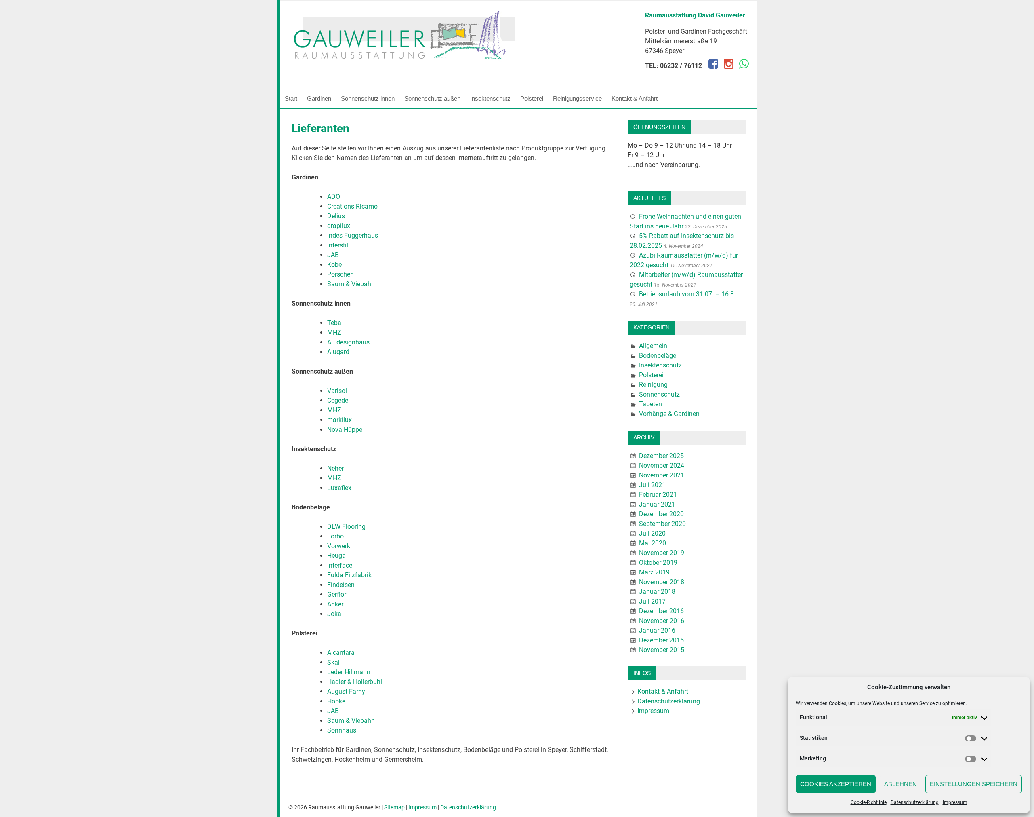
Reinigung (653, 384)
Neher (335, 468)
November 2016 (661, 621)
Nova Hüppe (344, 429)
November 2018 (661, 582)
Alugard (338, 352)
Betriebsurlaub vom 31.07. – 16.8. (687, 294)
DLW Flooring (346, 526)
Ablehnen (900, 784)
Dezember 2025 (661, 456)
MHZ (334, 332)
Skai (333, 662)
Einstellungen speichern (973, 784)
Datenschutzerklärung (915, 802)
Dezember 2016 (661, 611)
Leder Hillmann (348, 672)
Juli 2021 (652, 485)
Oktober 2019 (658, 562)
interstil (337, 245)
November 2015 (661, 650)
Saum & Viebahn (351, 284)
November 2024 (661, 465)
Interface (339, 565)
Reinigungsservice (577, 98)
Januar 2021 (657, 504)
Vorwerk (338, 546)
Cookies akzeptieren (835, 784)
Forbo (335, 536)
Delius (336, 216)
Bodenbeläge (657, 355)
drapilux (338, 226)
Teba (334, 323)
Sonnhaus (341, 730)
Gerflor (336, 594)
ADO (333, 197)
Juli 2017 (652, 601)
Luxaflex (339, 488)
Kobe (334, 264)
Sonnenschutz (659, 394)
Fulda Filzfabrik (349, 575)
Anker (335, 604)
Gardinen (319, 98)
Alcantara (341, 653)
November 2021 (661, 475)
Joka (334, 614)
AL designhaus (348, 342)
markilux (339, 420)
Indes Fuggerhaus (352, 235)
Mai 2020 (652, 543)
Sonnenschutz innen (368, 98)
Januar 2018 (657, 591)
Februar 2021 (658, 494)
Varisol (337, 391)
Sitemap (394, 807)
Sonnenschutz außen (432, 98)
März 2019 (654, 572)
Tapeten (650, 404)
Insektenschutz (490, 98)
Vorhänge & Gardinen (669, 414)
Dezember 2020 (661, 514)
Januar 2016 (657, 630)
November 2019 (661, 553)
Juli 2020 (652, 533)
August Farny (346, 691)
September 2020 (662, 524)
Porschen (340, 274)
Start (291, 98)
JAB (333, 255)
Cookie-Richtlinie (869, 802)
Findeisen (341, 585)
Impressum (955, 802)
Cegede (337, 400)
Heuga (336, 555)
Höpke (336, 701)
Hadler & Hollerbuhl (354, 682)
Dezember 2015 (661, 640)
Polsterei (531, 98)
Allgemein (653, 346)
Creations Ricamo (352, 206)
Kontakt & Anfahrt (635, 98)
